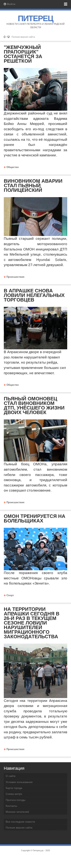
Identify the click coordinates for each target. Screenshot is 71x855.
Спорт (10, 595)
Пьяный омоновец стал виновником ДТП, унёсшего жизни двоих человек (34, 405)
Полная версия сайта (23, 37)
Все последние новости (20, 821)
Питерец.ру (38, 850)
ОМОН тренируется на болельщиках (34, 518)
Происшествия (15, 277)
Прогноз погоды (15, 799)
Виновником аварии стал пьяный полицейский (33, 185)
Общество (12, 167)
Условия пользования (19, 782)
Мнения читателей (17, 811)
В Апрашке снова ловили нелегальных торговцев (34, 295)
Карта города (14, 787)
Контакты (11, 805)
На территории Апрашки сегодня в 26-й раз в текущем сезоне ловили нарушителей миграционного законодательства (31, 622)
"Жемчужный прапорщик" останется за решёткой (23, 54)
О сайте (11, 775)
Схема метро (14, 793)
